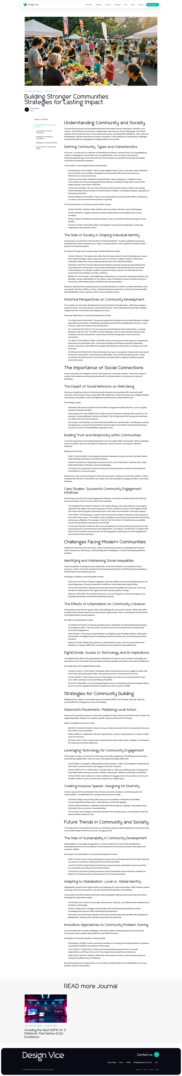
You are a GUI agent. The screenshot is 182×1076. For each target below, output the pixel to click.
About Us (138, 1069)
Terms (151, 1069)
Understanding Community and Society (45, 125)
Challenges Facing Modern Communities (44, 137)
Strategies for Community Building (46, 143)
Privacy (145, 1069)
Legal (156, 1069)
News (121, 1062)
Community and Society (33, 91)
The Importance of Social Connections (44, 131)
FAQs (128, 1062)
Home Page (111, 1062)
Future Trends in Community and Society (46, 147)
